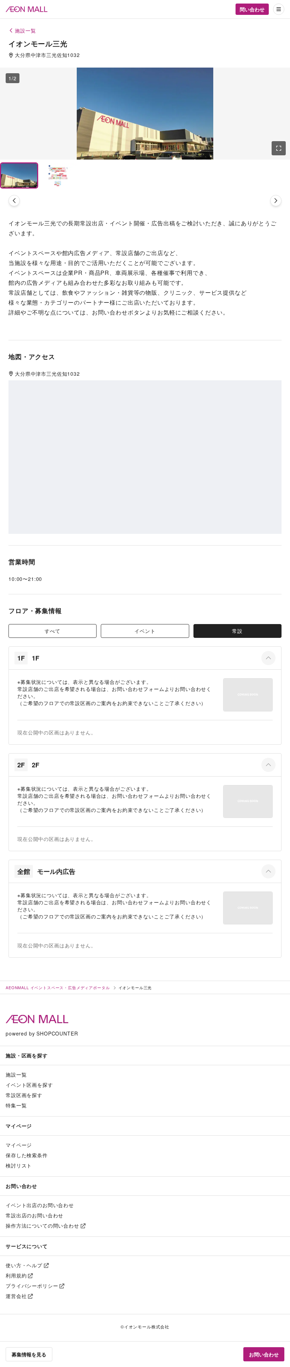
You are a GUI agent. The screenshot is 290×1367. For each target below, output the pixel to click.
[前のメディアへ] (14, 200)
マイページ (19, 1144)
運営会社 (16, 1295)
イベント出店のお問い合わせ (40, 1205)
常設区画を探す (24, 1094)
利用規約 (16, 1275)
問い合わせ (252, 9)
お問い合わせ (264, 1354)
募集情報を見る (29, 1354)
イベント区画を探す (29, 1084)
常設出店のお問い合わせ (34, 1215)
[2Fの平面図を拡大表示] (248, 801)
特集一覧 (16, 1105)
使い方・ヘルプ (24, 1265)
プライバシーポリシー (32, 1285)
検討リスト (19, 1165)
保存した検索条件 (27, 1155)
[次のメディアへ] (276, 200)
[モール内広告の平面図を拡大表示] (248, 908)
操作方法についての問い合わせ (42, 1225)
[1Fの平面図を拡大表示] (248, 695)
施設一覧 (16, 1074)
